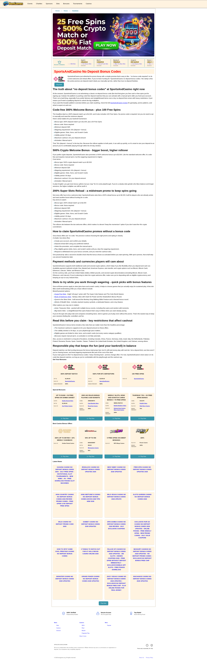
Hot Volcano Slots (78, 64)
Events (30, 3)
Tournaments (77, 3)
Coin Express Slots (128, 64)
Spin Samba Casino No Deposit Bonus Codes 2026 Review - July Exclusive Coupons (116, 525)
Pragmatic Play (85, 633)
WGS (83, 625)
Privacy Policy (149, 657)
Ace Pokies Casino (67, 406)
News (66, 11)
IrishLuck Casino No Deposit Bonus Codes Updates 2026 (90, 469)
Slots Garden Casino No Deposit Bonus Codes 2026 (142, 497)
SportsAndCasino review (119, 103)
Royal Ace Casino (93, 406)
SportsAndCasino (70, 381)
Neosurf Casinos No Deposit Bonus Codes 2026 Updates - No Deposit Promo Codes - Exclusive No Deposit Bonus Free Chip (142, 554)
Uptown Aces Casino (119, 408)
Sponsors (49, 3)
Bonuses (66, 3)
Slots (58, 3)
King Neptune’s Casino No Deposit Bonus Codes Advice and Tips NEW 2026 (90, 498)
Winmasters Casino (93, 448)
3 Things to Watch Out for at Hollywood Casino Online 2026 (90, 551)
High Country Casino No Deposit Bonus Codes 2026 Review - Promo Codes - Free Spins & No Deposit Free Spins (65, 500)
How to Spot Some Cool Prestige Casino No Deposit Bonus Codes (64, 552)
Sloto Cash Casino (119, 410)
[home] (13, 6)
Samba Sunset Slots (67, 400)
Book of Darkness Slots (63, 297)
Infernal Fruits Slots (94, 64)
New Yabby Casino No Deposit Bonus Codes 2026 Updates (116, 469)
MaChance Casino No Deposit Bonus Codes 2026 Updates (142, 579)
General (58, 630)
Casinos (89, 3)
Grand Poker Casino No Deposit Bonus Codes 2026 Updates (90, 579)
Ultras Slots (143, 64)
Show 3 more (82, 636)
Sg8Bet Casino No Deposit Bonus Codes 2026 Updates (90, 524)
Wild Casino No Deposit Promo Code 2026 (65, 524)
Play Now (59, 84)
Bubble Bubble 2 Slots (120, 405)
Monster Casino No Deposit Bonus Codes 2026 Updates (64, 579)
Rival (83, 628)
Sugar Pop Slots (60, 294)
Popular (109, 625)
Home (57, 11)
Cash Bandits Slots (93, 403)
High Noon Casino (145, 406)
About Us (141, 657)
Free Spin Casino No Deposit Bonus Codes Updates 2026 (142, 469)
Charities (39, 3)
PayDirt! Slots (143, 403)
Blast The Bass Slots (111, 64)
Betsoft (83, 630)
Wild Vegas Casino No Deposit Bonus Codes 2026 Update (116, 497)
